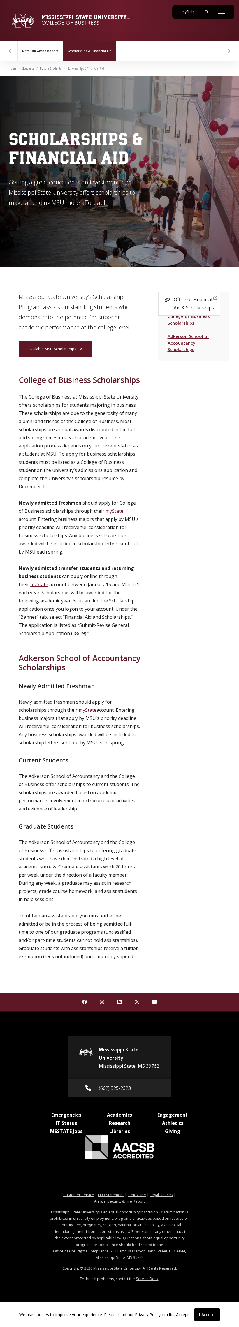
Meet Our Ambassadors (40, 51)
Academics (119, 1115)
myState (190, 12)
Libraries (119, 1131)
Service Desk (147, 1278)
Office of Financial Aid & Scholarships (194, 303)
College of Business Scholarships (188, 319)
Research (119, 1123)
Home (12, 68)
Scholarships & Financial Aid (91, 51)
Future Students (50, 68)
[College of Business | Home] (71, 20)
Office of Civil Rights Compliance (81, 1251)
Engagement (172, 1115)
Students (28, 68)
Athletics (172, 1123)
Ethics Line (137, 1194)
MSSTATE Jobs (66, 1131)
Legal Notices (161, 1194)
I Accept (207, 1314)
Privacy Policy (148, 1314)
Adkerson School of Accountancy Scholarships (188, 342)
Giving (172, 1131)
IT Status (66, 1123)
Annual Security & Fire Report (119, 1201)
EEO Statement (111, 1194)
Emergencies (66, 1115)
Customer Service (78, 1194)
